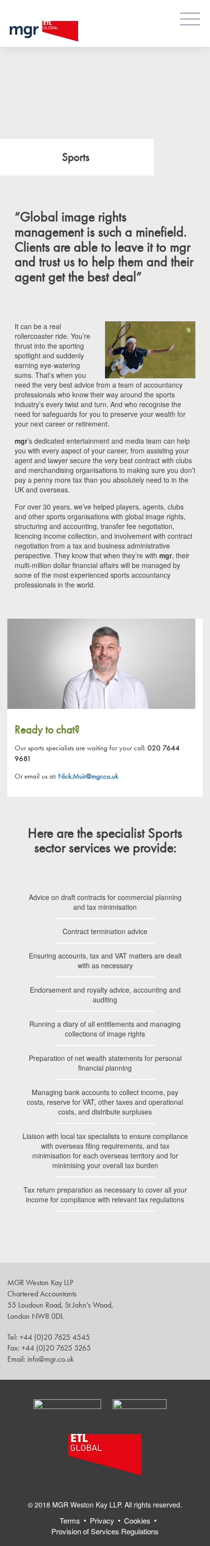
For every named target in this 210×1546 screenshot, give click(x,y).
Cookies (137, 1520)
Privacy (102, 1520)
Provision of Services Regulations (105, 1531)
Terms (70, 1520)
